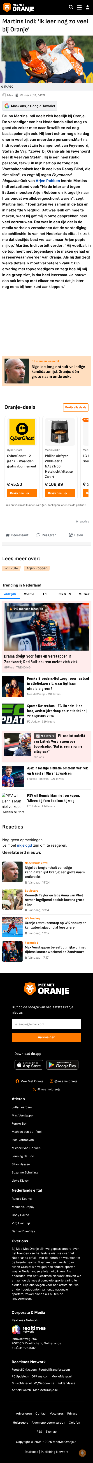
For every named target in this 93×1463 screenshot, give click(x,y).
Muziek (84, 594)
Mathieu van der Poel (27, 1131)
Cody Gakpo (20, 1215)
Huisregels (20, 1422)
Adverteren (24, 1413)
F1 (45, 594)
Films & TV (63, 594)
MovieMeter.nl (61, 1376)
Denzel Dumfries (23, 1231)
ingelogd (24, 845)
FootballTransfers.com (54, 1369)
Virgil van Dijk (21, 1223)
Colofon (74, 1422)
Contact (40, 1413)
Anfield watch (21, 1390)
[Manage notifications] (82, 1453)
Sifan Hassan (21, 1164)
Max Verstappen (23, 1115)
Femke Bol (19, 1123)
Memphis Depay (23, 1207)
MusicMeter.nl (22, 1383)
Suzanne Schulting (25, 1172)
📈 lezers (45, 736)
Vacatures (57, 1413)
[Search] (71, 7)
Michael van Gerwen (26, 1148)
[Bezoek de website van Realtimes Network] (29, 1329)
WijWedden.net (44, 1383)
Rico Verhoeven (23, 1140)
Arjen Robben (48, 180)
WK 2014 (11, 568)
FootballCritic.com (24, 1369)
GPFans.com (40, 1376)
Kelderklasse (66, 1383)
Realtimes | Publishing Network (46, 1451)
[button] (87, 7)
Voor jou (9, 594)
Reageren (48, 535)
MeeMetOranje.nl (45, 1390)
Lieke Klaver (20, 1180)
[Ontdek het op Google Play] (62, 1065)
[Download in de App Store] (28, 1065)
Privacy (72, 1413)
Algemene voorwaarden (48, 1422)
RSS (39, 1431)
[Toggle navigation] (79, 7)
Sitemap (51, 1431)
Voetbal (29, 594)
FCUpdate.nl (20, 1376)
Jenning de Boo (23, 1156)
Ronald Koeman (22, 1198)
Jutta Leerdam (22, 1107)
